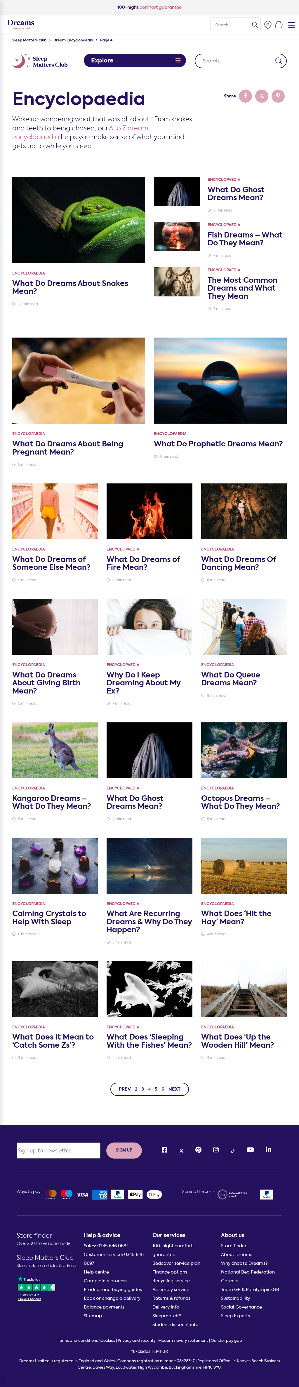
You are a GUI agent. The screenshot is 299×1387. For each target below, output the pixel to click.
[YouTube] (250, 1149)
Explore (102, 60)
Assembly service (170, 1289)
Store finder (34, 1235)
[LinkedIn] (268, 1149)
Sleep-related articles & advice (46, 1265)
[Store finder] (268, 25)
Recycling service (171, 1281)
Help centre (96, 1272)
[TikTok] (232, 1149)
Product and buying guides (113, 1289)
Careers (229, 1281)
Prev (125, 1089)
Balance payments (104, 1307)
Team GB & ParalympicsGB (250, 1289)
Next (174, 1089)
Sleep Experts (235, 1316)
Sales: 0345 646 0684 (106, 1246)
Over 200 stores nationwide (43, 1243)
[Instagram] (216, 1149)
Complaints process (105, 1281)
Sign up (124, 1150)
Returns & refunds (171, 1298)
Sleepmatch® (166, 1316)
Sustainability (235, 1298)
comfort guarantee (149, 7)
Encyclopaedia (28, 273)
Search (255, 25)
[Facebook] (164, 1149)
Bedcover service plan (176, 1263)
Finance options (169, 1272)
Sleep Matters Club (29, 40)
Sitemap (93, 1316)
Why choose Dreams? (244, 1263)
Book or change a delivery (112, 1298)
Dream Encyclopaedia (73, 40)
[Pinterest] (198, 1149)
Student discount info (175, 1324)
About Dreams (236, 1254)
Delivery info (165, 1307)
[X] (181, 1149)
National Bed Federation (248, 1272)
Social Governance (241, 1307)
